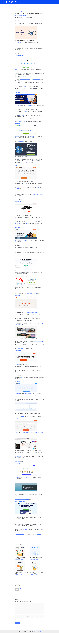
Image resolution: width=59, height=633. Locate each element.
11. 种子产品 (17, 418)
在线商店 (27, 494)
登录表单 (17, 188)
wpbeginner (21, 11)
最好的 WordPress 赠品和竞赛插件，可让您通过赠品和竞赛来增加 (32, 363)
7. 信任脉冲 (17, 256)
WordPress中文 (13, 1)
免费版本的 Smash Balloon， (21, 348)
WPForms (16, 180)
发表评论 (24, 15)
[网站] (39, 616)
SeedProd (16, 432)
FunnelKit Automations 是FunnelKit (20, 528)
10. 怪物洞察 (18, 381)
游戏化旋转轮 (21, 141)
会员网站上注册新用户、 (36, 194)
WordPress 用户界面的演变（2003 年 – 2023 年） (36, 558)
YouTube (23, 310)
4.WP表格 (17, 165)
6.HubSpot (17, 227)
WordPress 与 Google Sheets (25, 79)
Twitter (20, 310)
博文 (18, 11)
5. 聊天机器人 (18, 201)
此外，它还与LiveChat (18, 223)
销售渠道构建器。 (25, 529)
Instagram (16, 310)
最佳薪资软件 (39, 534)
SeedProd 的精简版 (18, 456)
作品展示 (25, 11)
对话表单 (37, 187)
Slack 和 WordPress (36, 79)
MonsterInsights (17, 393)
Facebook (39, 308)
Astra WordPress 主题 (37, 631)
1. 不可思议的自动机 (19, 55)
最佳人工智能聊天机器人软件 (31, 214)
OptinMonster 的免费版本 (25, 162)
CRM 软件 (26, 240)
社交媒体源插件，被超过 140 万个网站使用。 (31, 312)
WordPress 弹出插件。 (33, 136)
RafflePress (17, 363)
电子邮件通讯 (26, 111)
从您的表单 (42, 194)
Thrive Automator (21, 88)
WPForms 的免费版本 (18, 198)
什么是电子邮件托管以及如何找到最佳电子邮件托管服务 (37, 573)
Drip (27, 121)
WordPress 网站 (20, 42)
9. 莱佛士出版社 (18, 350)
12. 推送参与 (18, 463)
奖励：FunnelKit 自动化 (20, 501)
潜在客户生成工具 (22, 115)
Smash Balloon (17, 308)
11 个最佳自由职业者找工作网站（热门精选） (22, 573)
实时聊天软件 (27, 223)
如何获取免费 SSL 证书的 (20, 534)
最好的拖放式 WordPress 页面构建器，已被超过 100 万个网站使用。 (32, 432)
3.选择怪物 (17, 123)
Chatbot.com (17, 214)
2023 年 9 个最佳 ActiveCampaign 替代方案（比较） (21, 558)
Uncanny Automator (18, 69)
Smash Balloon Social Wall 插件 (38, 341)
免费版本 (24, 86)
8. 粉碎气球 (17, 295)
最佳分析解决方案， (28, 393)
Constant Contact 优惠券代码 (25, 118)
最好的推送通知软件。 (27, 477)
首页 (15, 11)
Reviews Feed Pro (29, 344)
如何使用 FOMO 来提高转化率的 (32, 293)
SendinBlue (21, 121)
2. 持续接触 (17, 92)
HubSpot (24, 121)
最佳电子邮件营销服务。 (30, 105)
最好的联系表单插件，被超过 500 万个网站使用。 (29, 180)
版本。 (22, 377)
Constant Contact (18, 105)
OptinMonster (17, 136)
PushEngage (17, 477)
